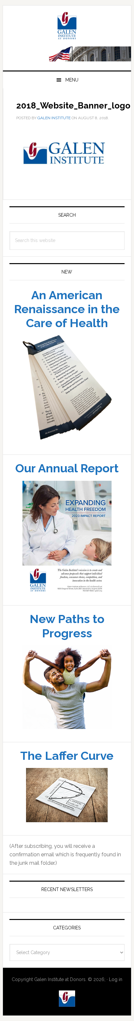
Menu (71, 80)
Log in (115, 979)
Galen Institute (67, 26)
